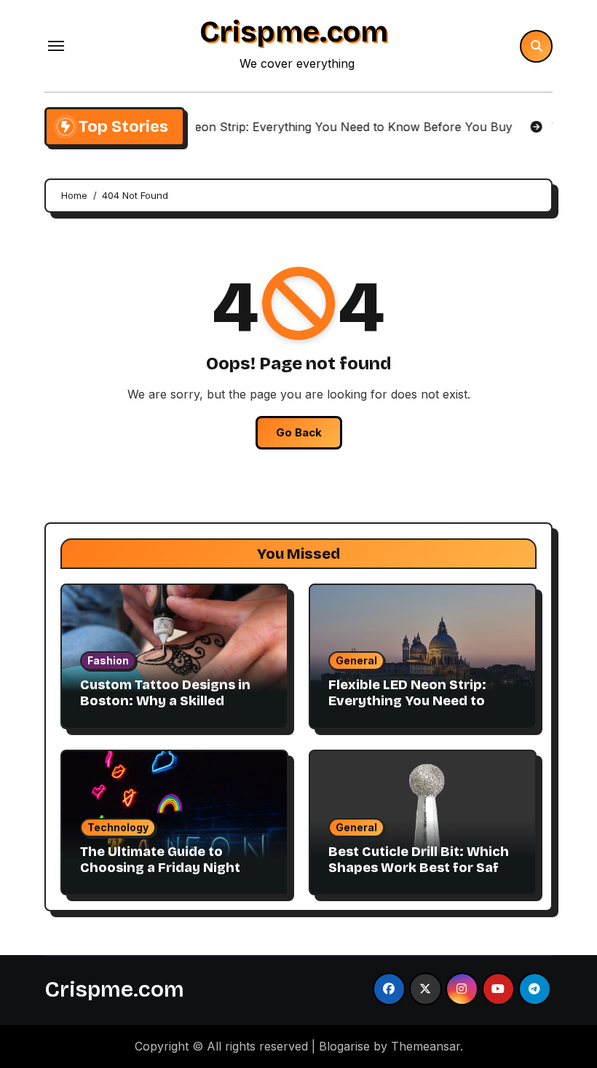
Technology (118, 827)
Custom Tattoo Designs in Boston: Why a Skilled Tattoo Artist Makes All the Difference (168, 708)
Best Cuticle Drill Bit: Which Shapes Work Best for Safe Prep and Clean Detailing (418, 867)
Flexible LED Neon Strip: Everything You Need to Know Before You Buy (407, 700)
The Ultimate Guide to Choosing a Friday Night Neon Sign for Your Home (163, 867)
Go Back (299, 432)
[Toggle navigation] (56, 46)
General (356, 660)
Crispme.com (293, 32)
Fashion (108, 660)
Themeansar (425, 1046)
